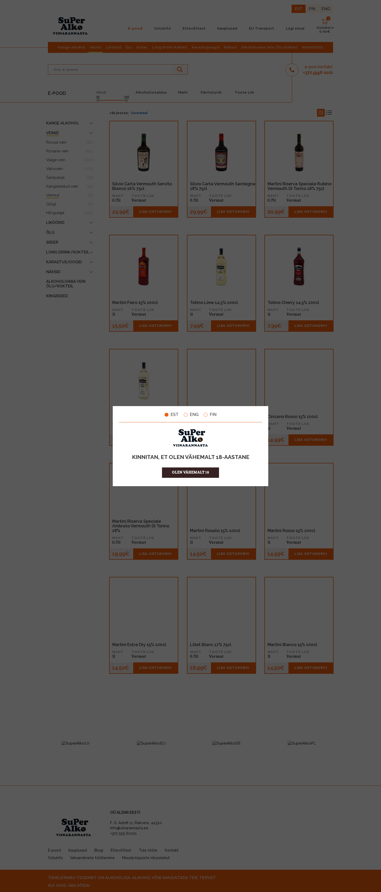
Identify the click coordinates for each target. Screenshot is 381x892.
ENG (194, 414)
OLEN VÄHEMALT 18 (190, 472)
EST (175, 414)
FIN (213, 414)
